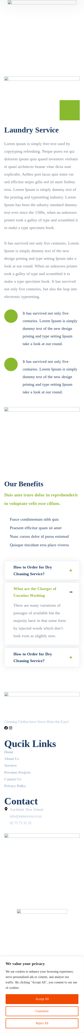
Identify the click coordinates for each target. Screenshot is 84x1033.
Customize (42, 1011)
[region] (42, 994)
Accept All (42, 999)
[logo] (42, 20)
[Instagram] (10, 728)
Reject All (42, 1023)
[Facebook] (6, 728)
